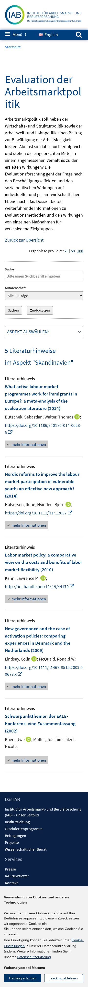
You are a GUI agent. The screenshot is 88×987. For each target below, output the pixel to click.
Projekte (12, 842)
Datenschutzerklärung (34, 957)
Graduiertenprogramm (24, 828)
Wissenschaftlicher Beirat (25, 849)
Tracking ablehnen (63, 978)
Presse (10, 869)
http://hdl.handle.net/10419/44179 (40, 586)
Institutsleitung (17, 821)
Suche (9, 269)
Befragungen (15, 835)
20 (66, 250)
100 (80, 250)
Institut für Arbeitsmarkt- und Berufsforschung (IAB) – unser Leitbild (43, 812)
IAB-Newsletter (17, 875)
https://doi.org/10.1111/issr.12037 (39, 513)
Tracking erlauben (22, 978)
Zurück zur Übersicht (24, 240)
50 (73, 250)
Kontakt (11, 882)
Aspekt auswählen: (28, 332)
